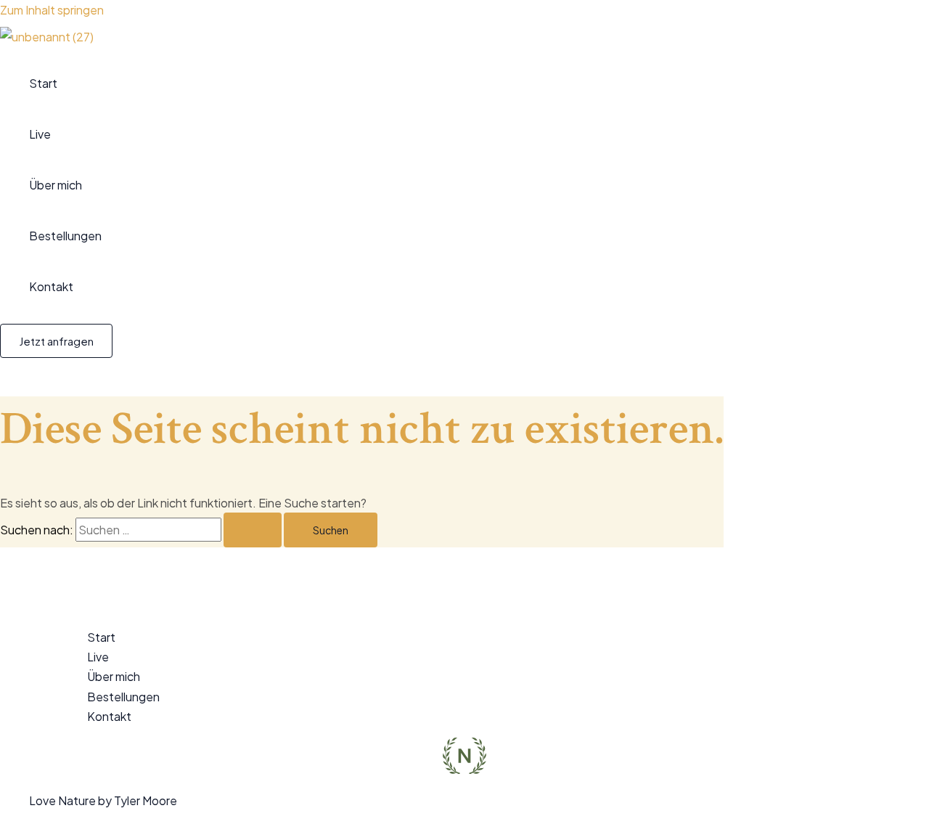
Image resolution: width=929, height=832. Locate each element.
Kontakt (51, 286)
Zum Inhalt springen (52, 9)
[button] (56, 341)
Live (40, 134)
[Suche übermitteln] (253, 530)
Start (43, 83)
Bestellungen (65, 235)
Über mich (55, 184)
